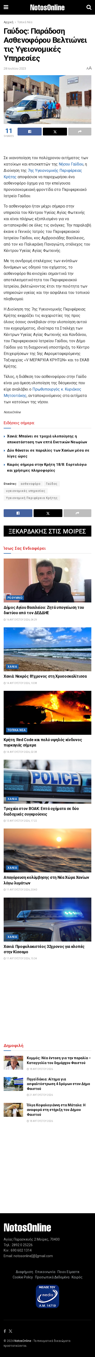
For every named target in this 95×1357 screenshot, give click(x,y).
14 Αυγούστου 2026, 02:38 (21, 752)
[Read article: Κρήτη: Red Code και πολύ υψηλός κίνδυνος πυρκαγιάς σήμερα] (47, 713)
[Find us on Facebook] (5, 1331)
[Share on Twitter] (55, 131)
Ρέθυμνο (15, 598)
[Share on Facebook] (30, 131)
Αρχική (8, 22)
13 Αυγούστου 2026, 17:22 (21, 820)
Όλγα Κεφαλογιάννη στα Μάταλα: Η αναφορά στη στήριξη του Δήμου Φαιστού (56, 1110)
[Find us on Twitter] (10, 1331)
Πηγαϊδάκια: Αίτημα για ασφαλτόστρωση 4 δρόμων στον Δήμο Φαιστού (58, 1084)
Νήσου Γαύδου (71, 164)
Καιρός (76, 1277)
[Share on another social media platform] (79, 131)
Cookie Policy (23, 1277)
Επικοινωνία (45, 1272)
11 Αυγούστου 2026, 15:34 (21, 958)
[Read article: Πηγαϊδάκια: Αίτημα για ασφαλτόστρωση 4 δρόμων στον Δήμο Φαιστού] (13, 1084)
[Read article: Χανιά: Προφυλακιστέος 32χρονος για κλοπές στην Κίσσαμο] (47, 920)
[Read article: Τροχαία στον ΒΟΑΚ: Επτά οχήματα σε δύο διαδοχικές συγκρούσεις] (47, 782)
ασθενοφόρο (30, 484)
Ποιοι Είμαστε (67, 1272)
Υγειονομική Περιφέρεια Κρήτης (32, 498)
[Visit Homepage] (47, 7)
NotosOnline (22, 1341)
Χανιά (12, 666)
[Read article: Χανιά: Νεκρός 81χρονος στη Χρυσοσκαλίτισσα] (47, 649)
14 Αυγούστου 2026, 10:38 (21, 683)
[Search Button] (88, 7)
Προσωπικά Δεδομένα (51, 1277)
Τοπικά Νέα (24, 22)
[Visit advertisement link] (47, 531)
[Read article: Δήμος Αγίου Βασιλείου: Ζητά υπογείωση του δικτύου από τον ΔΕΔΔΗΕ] (47, 580)
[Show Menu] (6, 7)
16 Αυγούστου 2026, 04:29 (21, 619)
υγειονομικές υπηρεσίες (25, 491)
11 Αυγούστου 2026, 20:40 (21, 889)
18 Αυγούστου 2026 (41, 1069)
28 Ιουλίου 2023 (15, 68)
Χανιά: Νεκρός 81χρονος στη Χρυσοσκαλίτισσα (45, 676)
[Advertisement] (47, 147)
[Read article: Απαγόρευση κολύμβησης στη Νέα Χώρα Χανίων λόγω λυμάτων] (47, 850)
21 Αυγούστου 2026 (41, 1095)
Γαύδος (51, 484)
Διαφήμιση (24, 1272)
